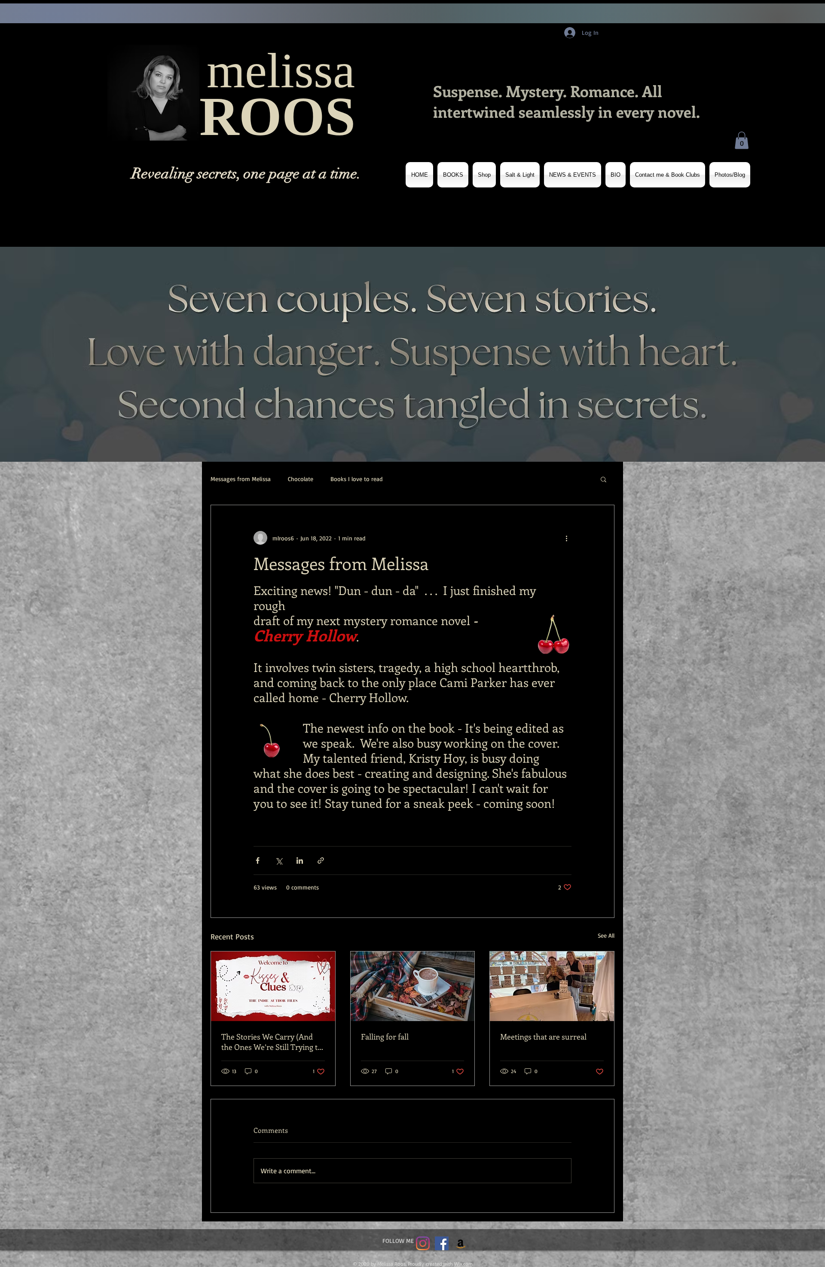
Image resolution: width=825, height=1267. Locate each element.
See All (606, 935)
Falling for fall (385, 1036)
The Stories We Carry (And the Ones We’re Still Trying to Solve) (271, 1041)
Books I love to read (356, 478)
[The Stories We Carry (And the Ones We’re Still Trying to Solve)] (273, 986)
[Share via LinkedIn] (300, 860)
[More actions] (566, 538)
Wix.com (463, 1264)
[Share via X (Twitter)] (279, 860)
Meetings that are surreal (543, 1036)
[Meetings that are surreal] (552, 986)
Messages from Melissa (241, 478)
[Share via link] (321, 860)
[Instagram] (423, 1243)
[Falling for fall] (413, 986)
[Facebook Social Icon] (442, 1243)
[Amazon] (461, 1243)
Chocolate (300, 478)
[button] (741, 140)
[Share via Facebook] (258, 860)
